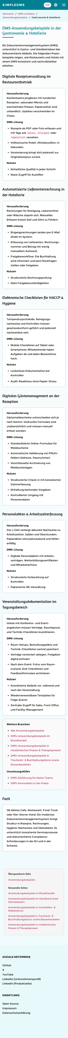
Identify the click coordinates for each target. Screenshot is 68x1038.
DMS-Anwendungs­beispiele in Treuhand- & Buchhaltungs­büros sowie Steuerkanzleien (35, 760)
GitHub (6, 965)
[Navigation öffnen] (63, 5)
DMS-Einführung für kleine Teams (32, 777)
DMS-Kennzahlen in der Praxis (30, 783)
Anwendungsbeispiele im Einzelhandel (31, 893)
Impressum (9, 1008)
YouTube (7, 974)
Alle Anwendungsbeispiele (27, 730)
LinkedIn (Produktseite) (17, 983)
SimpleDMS (13, 5)
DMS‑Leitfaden (26, 13)
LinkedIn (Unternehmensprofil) (21, 979)
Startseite (8, 13)
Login (47, 5)
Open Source (10, 1003)
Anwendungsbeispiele (15, 17)
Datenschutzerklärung (16, 1012)
